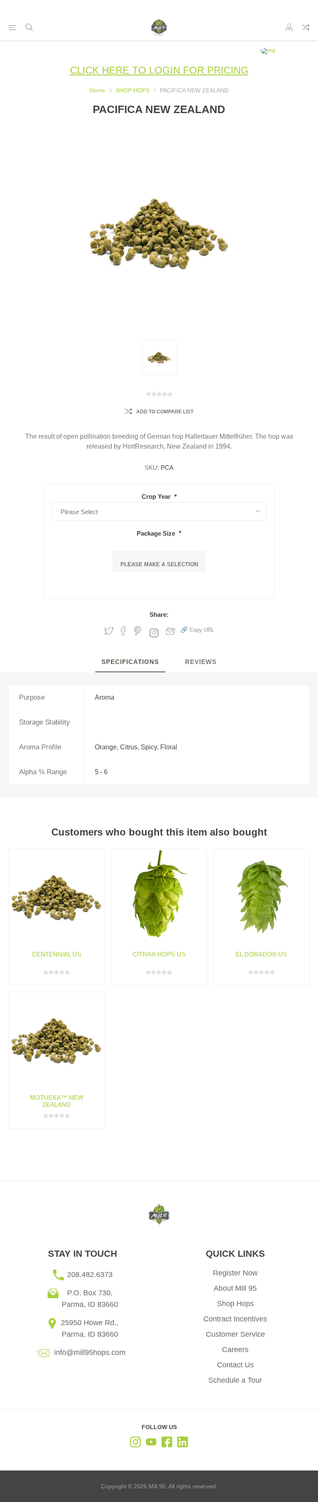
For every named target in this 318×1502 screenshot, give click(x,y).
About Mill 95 (235, 1288)
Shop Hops (235, 1303)
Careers (235, 1349)
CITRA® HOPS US (159, 954)
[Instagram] (135, 1443)
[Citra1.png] (159, 896)
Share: (159, 614)
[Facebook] (166, 1443)
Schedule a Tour (235, 1380)
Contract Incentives (235, 1319)
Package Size (157, 532)
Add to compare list (164, 412)
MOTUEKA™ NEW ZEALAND (56, 1101)
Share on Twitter (108, 630)
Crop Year (157, 496)
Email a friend (170, 630)
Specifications (130, 661)
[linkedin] (182, 1443)
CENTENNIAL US (56, 954)
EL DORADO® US (261, 954)
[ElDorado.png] (261, 896)
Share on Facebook (123, 630)
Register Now (235, 1273)
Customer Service (235, 1334)
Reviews (201, 661)
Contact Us (235, 1365)
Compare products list (305, 27)
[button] (197, 629)
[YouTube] (151, 1443)
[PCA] (159, 357)
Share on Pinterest (137, 630)
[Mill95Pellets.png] (56, 896)
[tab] (130, 662)
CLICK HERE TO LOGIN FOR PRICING (159, 70)
